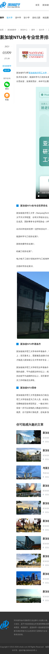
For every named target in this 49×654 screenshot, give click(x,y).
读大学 (10, 18)
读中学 (18, 18)
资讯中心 (23, 30)
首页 (37, 5)
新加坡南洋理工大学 (38, 73)
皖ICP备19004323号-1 (28, 650)
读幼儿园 (36, 18)
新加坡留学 (12, 30)
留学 (33, 30)
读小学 (27, 18)
